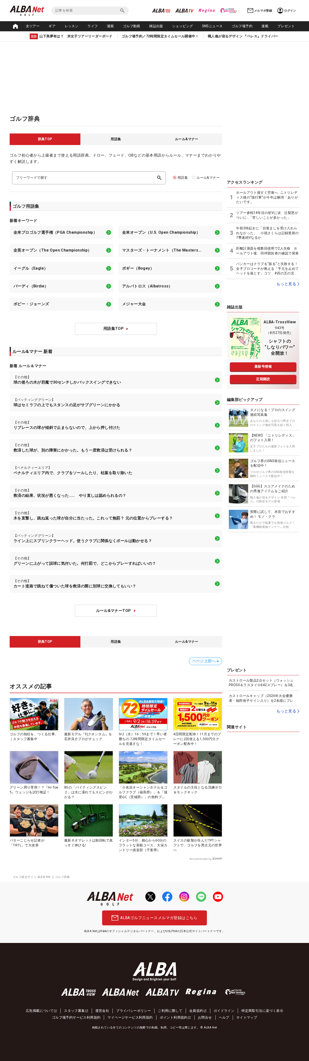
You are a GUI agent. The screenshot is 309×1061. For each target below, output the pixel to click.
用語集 (182, 177)
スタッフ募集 (74, 1011)
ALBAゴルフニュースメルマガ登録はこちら (158, 917)
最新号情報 (263, 366)
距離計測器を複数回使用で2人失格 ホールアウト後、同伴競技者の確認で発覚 (267, 250)
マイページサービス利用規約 (130, 1017)
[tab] (45, 139)
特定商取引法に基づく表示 (262, 1011)
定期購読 (263, 379)
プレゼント (286, 26)
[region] (116, 139)
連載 (264, 26)
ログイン (290, 10)
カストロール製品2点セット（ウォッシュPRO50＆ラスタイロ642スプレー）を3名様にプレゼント (263, 683)
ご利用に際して (170, 1011)
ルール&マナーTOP (113, 610)
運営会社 (102, 1011)
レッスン (72, 26)
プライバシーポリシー (133, 1011)
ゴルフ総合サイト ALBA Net (32, 877)
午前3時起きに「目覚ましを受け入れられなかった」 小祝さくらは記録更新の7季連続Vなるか (267, 232)
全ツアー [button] (33, 26)
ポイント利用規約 (174, 1017)
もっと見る (286, 284)
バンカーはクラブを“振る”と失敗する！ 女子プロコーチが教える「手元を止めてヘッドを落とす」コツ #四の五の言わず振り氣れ (267, 269)
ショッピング (182, 26)
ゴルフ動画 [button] (131, 26)
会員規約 (196, 1011)
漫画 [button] (110, 26)
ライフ (92, 26)
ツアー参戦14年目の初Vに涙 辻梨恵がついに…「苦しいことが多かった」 (267, 215)
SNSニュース (212, 26)
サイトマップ (246, 1017)
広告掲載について (40, 1011)
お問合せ (205, 1017)
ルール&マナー (208, 177)
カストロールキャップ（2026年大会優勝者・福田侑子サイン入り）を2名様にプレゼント (263, 698)
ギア (52, 26)
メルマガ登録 (263, 10)
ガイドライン (224, 1011)
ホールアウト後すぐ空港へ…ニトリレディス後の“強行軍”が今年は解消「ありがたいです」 (267, 197)
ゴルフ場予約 (242, 26)
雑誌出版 (156, 26)
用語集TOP (113, 328)
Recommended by (200, 859)
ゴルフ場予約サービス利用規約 (76, 1017)
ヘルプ (224, 1017)
